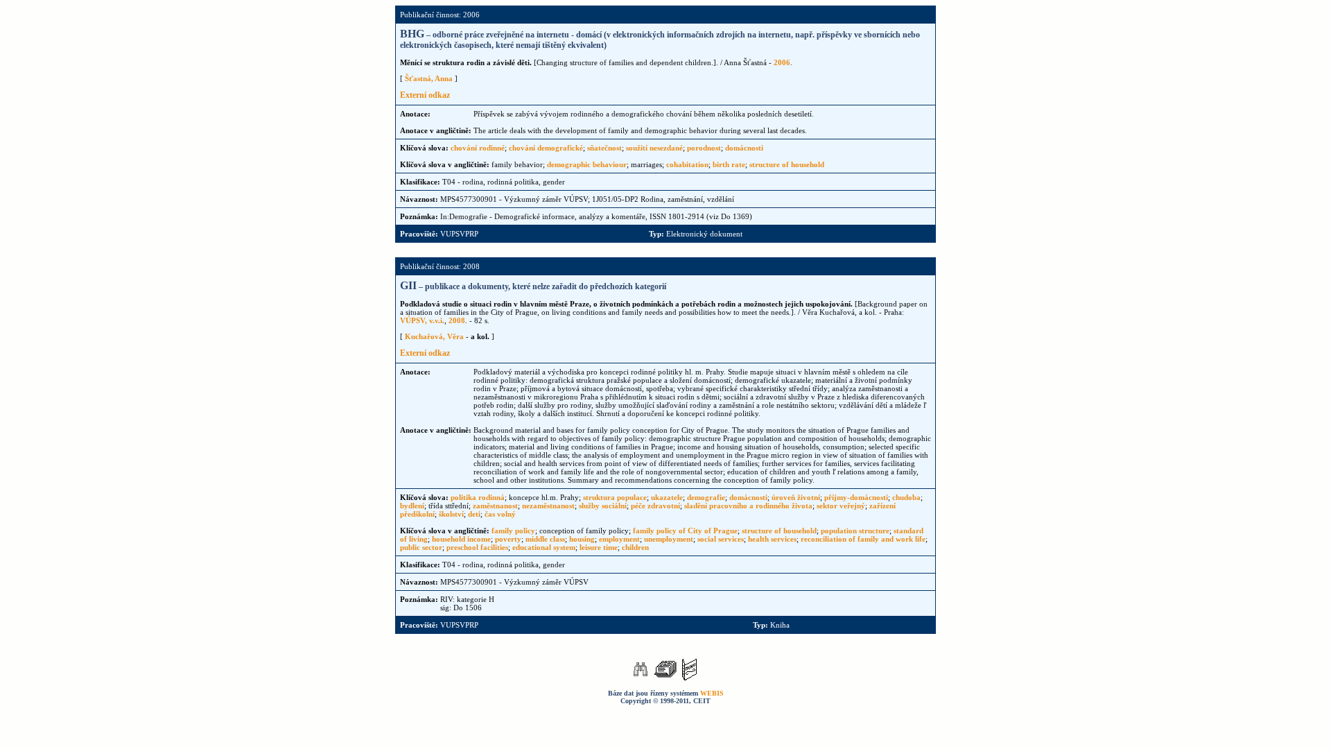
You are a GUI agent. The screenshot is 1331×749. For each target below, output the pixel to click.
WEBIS (712, 693)
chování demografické (546, 148)
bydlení (412, 505)
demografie (706, 497)
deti (474, 514)
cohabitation (687, 164)
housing (582, 539)
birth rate (729, 164)
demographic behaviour (587, 164)
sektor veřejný (841, 505)
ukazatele (667, 497)
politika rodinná (478, 497)
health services (772, 539)
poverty (508, 539)
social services (720, 539)
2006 (782, 62)
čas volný (500, 514)
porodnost (704, 148)
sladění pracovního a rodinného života (748, 505)
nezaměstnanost (548, 505)
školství (451, 514)
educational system (543, 547)
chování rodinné (478, 148)
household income (461, 539)
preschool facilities (477, 547)
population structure (855, 530)
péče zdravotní (655, 505)
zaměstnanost (495, 505)
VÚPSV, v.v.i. (422, 320)
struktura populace (615, 497)
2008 (457, 320)
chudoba (906, 497)
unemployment (668, 539)
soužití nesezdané (654, 148)
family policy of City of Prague (685, 530)
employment (619, 539)
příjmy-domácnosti (856, 497)
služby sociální (603, 505)
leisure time (599, 547)
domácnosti (744, 148)
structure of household (786, 164)
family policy (513, 530)
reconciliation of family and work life (863, 539)
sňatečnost (604, 148)
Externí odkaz (425, 95)
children (635, 547)
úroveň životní (796, 497)
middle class (545, 539)
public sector (421, 547)
